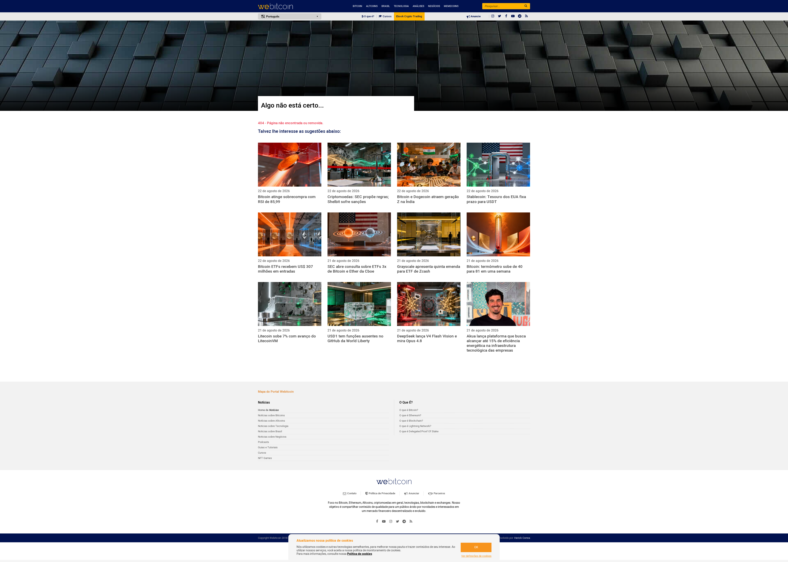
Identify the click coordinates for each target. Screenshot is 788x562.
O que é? (368, 16)
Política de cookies (359, 554)
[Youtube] (513, 16)
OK (476, 547)
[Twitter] (499, 16)
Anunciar (413, 493)
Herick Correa (522, 538)
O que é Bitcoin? (408, 410)
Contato (351, 493)
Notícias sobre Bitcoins (271, 415)
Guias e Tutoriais (268, 447)
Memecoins (451, 6)
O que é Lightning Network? (415, 426)
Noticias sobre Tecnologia (273, 426)
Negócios (434, 6)
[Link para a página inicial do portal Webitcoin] (394, 481)
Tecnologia (401, 6)
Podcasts (263, 442)
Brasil (385, 6)
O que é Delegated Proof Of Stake (419, 431)
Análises (418, 6)
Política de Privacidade (381, 493)
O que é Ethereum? (410, 415)
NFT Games (265, 458)
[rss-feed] (526, 16)
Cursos (387, 16)
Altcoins (372, 6)
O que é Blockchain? (411, 421)
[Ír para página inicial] (289, 6)
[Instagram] (493, 16)
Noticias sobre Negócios (272, 437)
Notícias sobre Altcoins (271, 421)
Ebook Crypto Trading (409, 16)
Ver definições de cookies (476, 556)
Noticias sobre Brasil (270, 431)
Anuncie (475, 16)
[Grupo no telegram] (520, 16)
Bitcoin (357, 6)
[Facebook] (506, 16)
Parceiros (439, 493)
